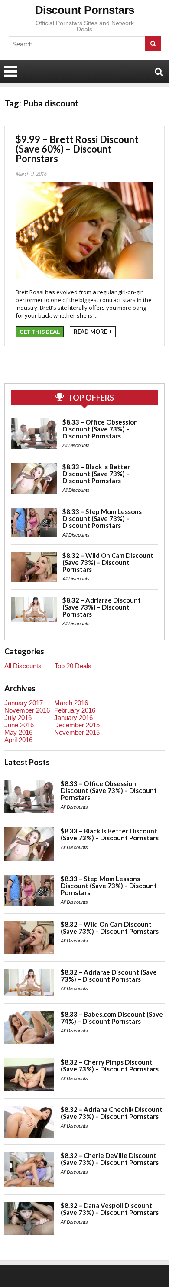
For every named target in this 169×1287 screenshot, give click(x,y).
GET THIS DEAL (40, 331)
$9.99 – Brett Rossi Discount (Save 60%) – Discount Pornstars (77, 148)
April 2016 (18, 739)
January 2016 (73, 717)
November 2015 (77, 732)
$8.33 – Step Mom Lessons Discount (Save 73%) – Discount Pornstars (102, 518)
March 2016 (71, 703)
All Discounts (76, 445)
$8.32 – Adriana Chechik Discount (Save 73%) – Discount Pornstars (111, 1112)
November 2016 (27, 710)
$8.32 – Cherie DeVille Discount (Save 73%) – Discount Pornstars (110, 1158)
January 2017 (23, 703)
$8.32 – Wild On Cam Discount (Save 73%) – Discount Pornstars (107, 562)
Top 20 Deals (73, 666)
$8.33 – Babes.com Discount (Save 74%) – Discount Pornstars (112, 1017)
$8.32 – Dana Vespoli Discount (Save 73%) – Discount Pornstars (110, 1208)
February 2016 (74, 710)
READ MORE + (93, 331)
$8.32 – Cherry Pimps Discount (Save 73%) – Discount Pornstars (110, 1065)
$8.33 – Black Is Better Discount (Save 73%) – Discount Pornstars (96, 473)
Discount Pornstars (84, 10)
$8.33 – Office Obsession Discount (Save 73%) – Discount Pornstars (100, 429)
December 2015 (77, 725)
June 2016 (19, 725)
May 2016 (18, 732)
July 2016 (18, 717)
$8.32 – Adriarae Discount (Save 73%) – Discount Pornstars (101, 607)
